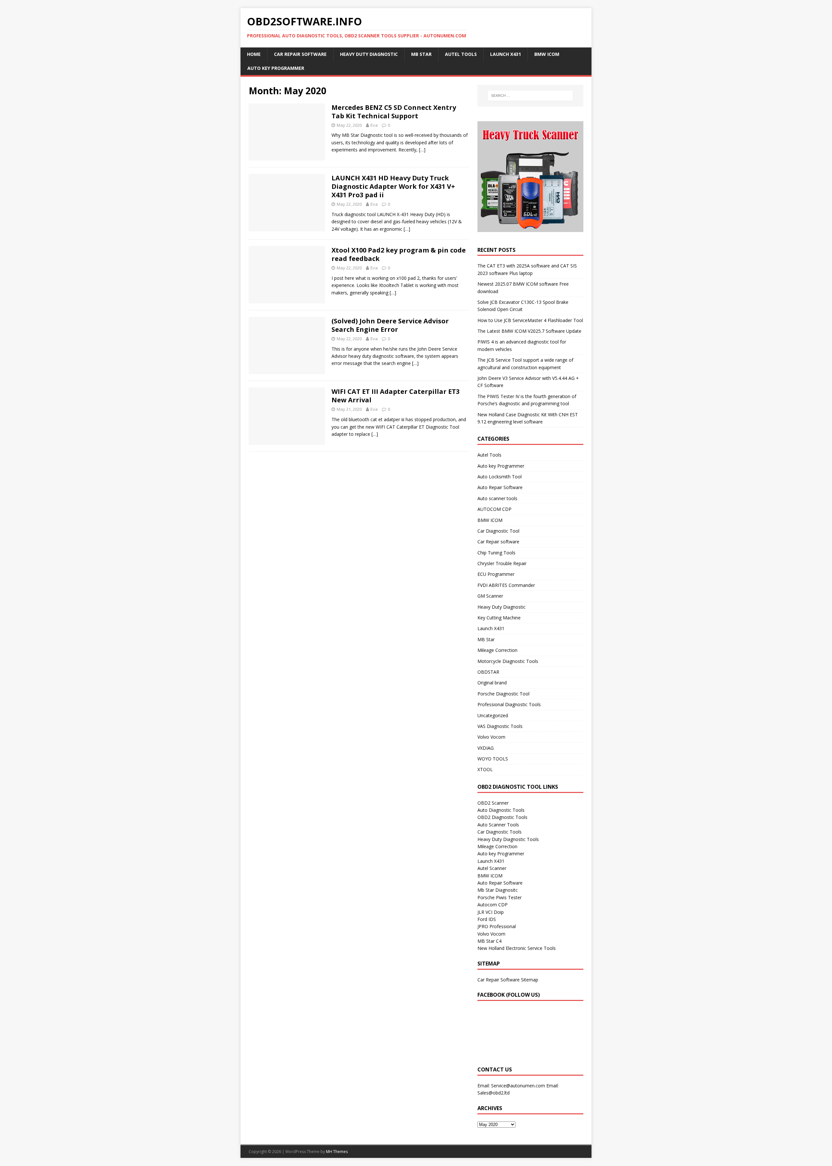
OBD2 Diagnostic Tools (502, 817)
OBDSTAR (488, 672)
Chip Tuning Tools (496, 553)
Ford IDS (486, 919)
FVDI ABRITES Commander (506, 585)
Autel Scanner (491, 868)
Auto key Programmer (275, 68)
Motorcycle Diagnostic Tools (507, 661)
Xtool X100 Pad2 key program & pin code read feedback (399, 254)
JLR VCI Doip (490, 912)
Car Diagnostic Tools (499, 832)
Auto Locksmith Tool (499, 476)
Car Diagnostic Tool (498, 531)
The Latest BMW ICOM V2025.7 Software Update (529, 331)
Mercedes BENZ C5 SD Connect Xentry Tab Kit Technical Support (394, 111)
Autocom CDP (492, 904)
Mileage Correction (497, 650)
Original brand (492, 683)
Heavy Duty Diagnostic (369, 54)
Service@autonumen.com (518, 1085)
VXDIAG (485, 748)
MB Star (421, 54)
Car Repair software (498, 541)
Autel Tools (461, 54)
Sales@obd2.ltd (493, 1093)
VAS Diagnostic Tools (500, 726)
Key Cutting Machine (499, 618)
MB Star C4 (489, 941)
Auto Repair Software (500, 487)
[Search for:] (530, 95)
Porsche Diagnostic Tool (503, 694)
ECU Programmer (495, 574)
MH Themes (337, 1151)
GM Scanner (490, 596)
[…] (422, 150)
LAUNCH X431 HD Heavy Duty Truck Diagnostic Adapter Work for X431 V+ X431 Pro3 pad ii (393, 186)
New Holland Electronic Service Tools (516, 948)
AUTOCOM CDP (494, 509)
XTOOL (485, 769)
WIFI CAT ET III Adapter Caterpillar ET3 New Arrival (396, 395)
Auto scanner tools (497, 498)
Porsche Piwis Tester (499, 897)
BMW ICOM (546, 54)
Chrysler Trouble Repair (501, 563)
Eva (374, 125)
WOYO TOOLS (492, 759)
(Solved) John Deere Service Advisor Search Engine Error (390, 325)
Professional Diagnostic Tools (509, 704)
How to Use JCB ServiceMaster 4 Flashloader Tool (530, 320)
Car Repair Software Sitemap (507, 980)
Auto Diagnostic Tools (501, 810)
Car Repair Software (300, 54)
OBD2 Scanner (493, 803)
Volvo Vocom (491, 737)
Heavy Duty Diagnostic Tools (508, 839)
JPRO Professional (496, 926)
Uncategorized (492, 715)
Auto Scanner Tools (498, 825)
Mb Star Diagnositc (497, 890)
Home (254, 54)
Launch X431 (505, 54)
